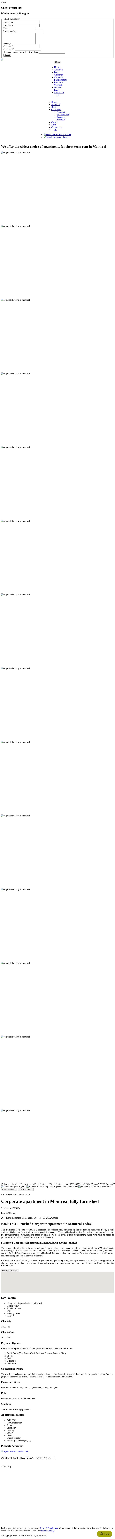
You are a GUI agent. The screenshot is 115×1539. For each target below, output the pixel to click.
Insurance (58, 82)
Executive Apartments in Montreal (16, 1495)
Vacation (58, 85)
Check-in (8, 46)
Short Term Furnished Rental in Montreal (19, 1522)
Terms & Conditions (49, 1528)
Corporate (58, 77)
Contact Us (59, 92)
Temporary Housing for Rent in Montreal (19, 1479)
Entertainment (60, 80)
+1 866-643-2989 (63, 134)
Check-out (8, 49)
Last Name (8, 25)
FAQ (56, 90)
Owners (57, 87)
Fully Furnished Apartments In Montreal (19, 1490)
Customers (59, 75)
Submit (7, 55)
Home (57, 67)
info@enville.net (60, 137)
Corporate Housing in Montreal (15, 1500)
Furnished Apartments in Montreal (16, 1516)
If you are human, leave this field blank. (21, 52)
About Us (58, 69)
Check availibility (9, 1189)
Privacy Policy (47, 1530)
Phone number (10, 31)
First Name (8, 22)
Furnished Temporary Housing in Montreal (20, 1484)
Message (7, 43)
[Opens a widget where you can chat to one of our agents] (104, 1534)
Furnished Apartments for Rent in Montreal (20, 1511)
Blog (56, 72)
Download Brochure (10, 1271)
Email (6, 28)
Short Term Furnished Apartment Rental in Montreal (24, 1506)
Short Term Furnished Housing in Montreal (20, 1474)
